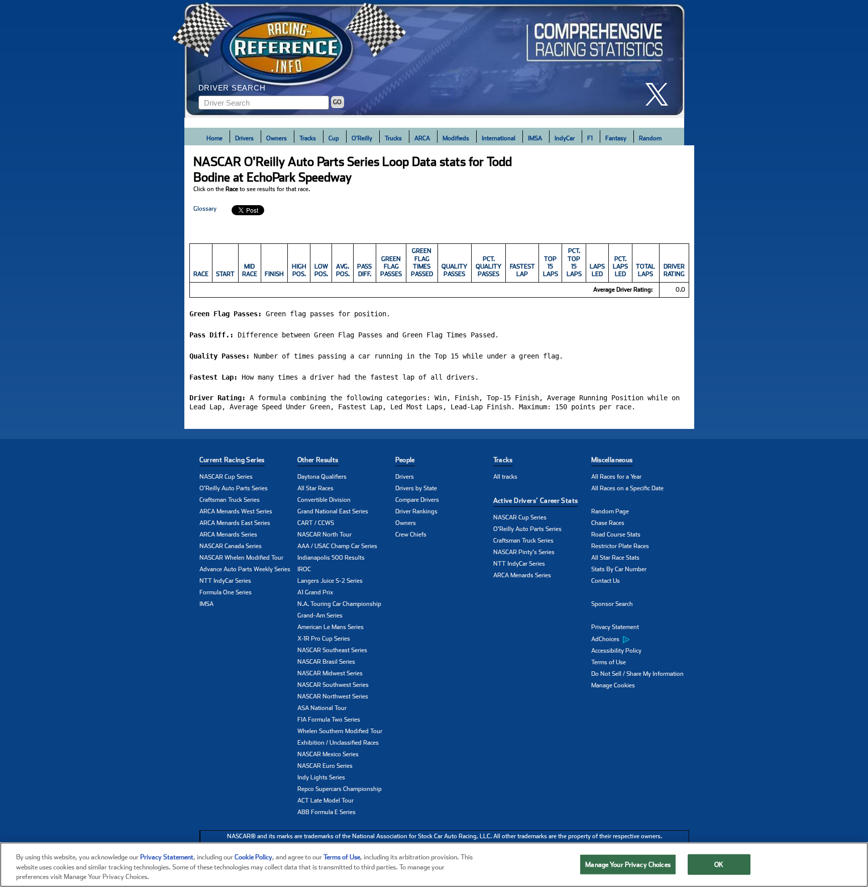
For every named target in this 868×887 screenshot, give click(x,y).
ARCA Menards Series (228, 534)
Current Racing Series (232, 460)
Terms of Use (608, 662)
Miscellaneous (612, 460)
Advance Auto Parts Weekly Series (244, 569)
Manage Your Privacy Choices (628, 864)
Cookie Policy (253, 857)
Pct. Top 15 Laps (574, 262)
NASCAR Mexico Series (328, 754)
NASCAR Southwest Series (333, 684)
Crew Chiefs (410, 534)
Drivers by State (416, 488)
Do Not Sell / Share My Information (637, 673)
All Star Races (315, 488)
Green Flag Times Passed (422, 262)
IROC (304, 569)
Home (214, 138)
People (405, 460)
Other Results (318, 460)
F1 (590, 138)
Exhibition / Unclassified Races (338, 742)
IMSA (535, 138)
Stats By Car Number (618, 569)
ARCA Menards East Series (234, 522)
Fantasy (615, 138)
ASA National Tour (322, 708)
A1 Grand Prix (315, 592)
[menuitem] (640, 639)
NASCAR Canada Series (230, 546)
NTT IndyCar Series (225, 580)
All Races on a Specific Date (627, 488)
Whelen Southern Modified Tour (339, 731)
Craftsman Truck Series (229, 499)
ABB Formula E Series (326, 812)
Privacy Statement (615, 627)
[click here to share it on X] (660, 94)
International (498, 138)
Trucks (393, 138)
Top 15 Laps (550, 266)
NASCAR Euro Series (325, 765)
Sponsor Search (612, 603)
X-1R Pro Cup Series (323, 638)
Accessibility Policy (616, 650)
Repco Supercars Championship (339, 788)
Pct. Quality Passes (488, 266)
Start (225, 274)
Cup (334, 138)
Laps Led (597, 270)
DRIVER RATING (674, 270)
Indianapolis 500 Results (331, 557)
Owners (276, 138)
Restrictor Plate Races (620, 546)
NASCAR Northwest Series (332, 696)
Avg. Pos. (343, 270)
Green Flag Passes (391, 266)
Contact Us (605, 580)
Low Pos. (321, 270)
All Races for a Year (616, 476)
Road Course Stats (615, 534)
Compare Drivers (417, 499)
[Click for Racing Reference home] (434, 59)
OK (718, 864)
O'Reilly (362, 138)
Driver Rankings (416, 511)
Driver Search (232, 87)
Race (200, 274)
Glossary (204, 208)
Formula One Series (225, 592)
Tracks (307, 138)
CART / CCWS (315, 522)
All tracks (505, 476)
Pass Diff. (364, 270)
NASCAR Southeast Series (332, 650)
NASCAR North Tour (324, 534)
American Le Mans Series (330, 627)
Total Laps (645, 270)
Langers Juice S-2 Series (330, 580)
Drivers (244, 138)
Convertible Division (324, 499)
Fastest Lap (522, 270)
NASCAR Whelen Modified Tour (241, 557)
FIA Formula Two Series (328, 719)
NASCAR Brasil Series (326, 661)
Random (650, 138)
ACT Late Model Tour (325, 800)
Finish (274, 274)
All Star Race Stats (615, 557)
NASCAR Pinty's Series (524, 552)
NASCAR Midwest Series (330, 673)
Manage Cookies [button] (613, 685)
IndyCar (565, 138)
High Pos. (299, 270)
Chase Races (607, 522)
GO (337, 102)
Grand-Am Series (320, 615)
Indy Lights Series (321, 777)
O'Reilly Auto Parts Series (233, 488)
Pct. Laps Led (620, 266)
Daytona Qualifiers (322, 476)
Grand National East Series (332, 511)
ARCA (422, 138)
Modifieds (456, 138)
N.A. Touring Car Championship (339, 603)
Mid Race (249, 270)
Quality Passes (454, 270)
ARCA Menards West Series (235, 511)
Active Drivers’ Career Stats (535, 500)
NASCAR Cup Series (226, 476)
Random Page (610, 511)
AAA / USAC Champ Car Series (337, 546)
